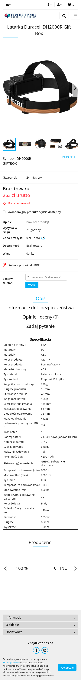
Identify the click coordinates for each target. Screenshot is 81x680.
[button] (71, 4)
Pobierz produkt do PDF (24, 265)
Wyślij (32, 285)
